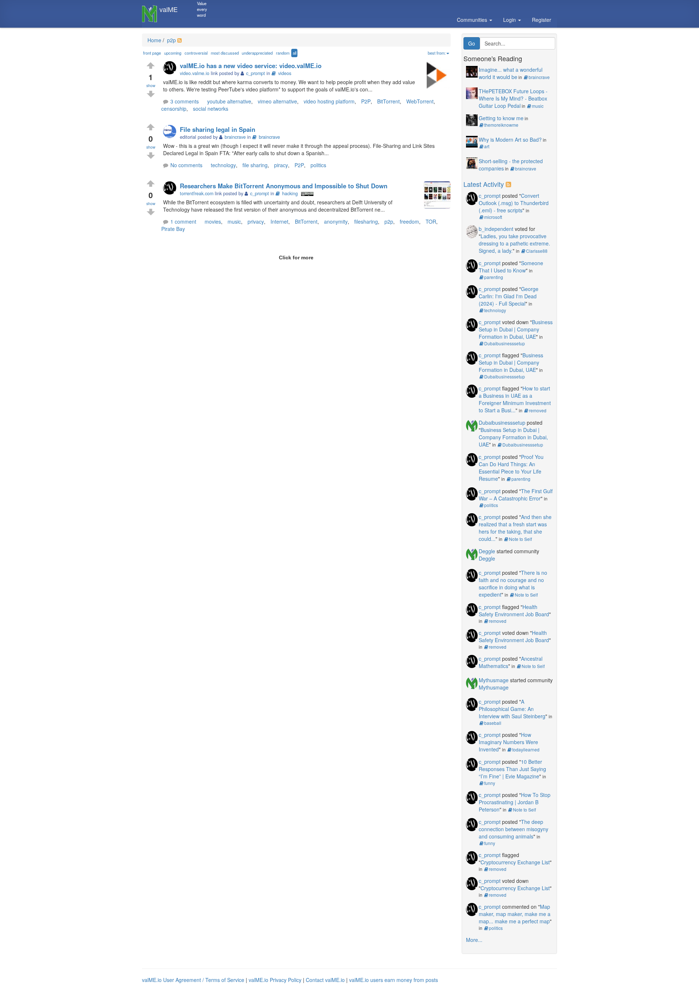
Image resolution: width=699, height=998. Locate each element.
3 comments (184, 101)
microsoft (493, 217)
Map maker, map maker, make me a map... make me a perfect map (514, 914)
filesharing (366, 221)
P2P (366, 101)
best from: (437, 53)
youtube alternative (229, 101)
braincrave (269, 137)
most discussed (225, 53)
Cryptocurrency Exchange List (515, 862)
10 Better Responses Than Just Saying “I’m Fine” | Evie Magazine (512, 769)
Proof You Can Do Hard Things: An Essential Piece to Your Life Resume (511, 467)
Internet (279, 221)
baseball (492, 723)
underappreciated (257, 53)
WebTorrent (420, 101)
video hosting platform (329, 101)
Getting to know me (501, 118)
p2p (171, 40)
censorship (173, 108)
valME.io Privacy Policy (275, 979)
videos (284, 73)
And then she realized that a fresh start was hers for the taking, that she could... (515, 527)
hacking (290, 193)
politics (318, 165)
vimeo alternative (277, 101)
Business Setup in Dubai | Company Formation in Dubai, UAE (516, 329)
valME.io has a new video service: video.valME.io (250, 65)
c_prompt (490, 195)
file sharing (255, 165)
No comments (186, 165)
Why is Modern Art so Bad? (510, 139)
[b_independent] (472, 230)
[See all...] (509, 184)
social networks (210, 108)
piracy (281, 165)
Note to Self (520, 539)
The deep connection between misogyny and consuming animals (513, 829)
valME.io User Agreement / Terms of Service (193, 979)
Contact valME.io (325, 979)
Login (510, 19)
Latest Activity (483, 184)
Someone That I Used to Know (511, 266)
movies (213, 221)
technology (223, 165)
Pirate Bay (173, 228)
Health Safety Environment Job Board (514, 610)
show (150, 85)
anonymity (336, 221)
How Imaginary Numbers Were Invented (508, 742)
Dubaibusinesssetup (504, 343)
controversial (196, 53)
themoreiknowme (501, 125)
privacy (256, 221)
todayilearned (526, 749)
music (234, 221)
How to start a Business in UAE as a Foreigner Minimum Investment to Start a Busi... (515, 399)
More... (474, 939)
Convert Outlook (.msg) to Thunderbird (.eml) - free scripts (514, 203)
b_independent (496, 228)
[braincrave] (171, 132)
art (486, 146)
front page (152, 53)
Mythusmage (494, 680)
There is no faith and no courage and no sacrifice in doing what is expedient (513, 583)
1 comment (183, 221)
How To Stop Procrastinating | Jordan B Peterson (514, 802)
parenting (493, 277)
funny (489, 783)
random (282, 53)
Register (541, 19)
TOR (431, 221)
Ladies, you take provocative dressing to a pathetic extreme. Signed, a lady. (514, 243)
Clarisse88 (537, 251)
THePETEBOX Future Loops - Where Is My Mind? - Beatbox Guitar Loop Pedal (513, 98)
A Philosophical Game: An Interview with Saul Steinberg (512, 709)
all (294, 53)
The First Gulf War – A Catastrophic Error (516, 494)
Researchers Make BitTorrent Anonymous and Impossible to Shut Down (283, 185)
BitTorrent (388, 101)
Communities (473, 19)
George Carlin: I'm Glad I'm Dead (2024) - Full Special (508, 296)
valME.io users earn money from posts (393, 979)
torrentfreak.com (196, 193)
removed (537, 410)
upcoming (172, 53)
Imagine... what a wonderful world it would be (510, 73)
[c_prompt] (171, 68)
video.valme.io (194, 73)
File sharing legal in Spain (217, 129)
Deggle (487, 551)
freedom (409, 221)
